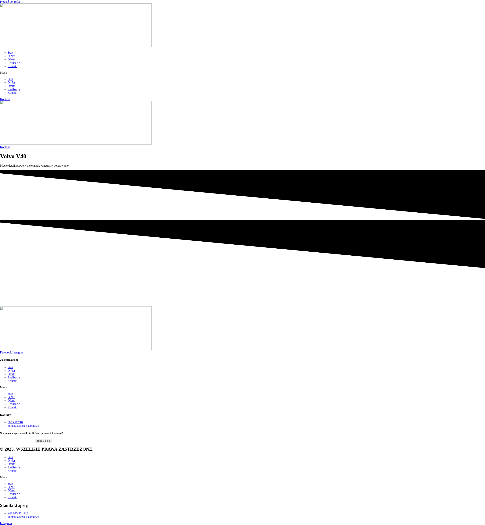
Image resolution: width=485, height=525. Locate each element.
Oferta (11, 59)
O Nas (11, 56)
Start (10, 52)
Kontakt (12, 66)
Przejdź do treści (10, 1)
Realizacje (14, 62)
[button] (242, 72)
